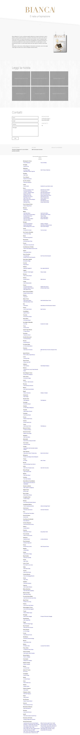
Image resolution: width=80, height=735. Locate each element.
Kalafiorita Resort (26, 539)
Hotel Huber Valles (26, 568)
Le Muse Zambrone (44, 539)
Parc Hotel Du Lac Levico (28, 564)
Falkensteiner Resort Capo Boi (29, 171)
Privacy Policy (40, 159)
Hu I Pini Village (26, 631)
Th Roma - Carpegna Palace (28, 192)
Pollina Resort (26, 697)
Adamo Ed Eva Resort (27, 275)
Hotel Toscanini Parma (45, 546)
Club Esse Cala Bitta (27, 557)
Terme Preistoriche (26, 162)
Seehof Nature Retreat (27, 495)
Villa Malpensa (43, 400)
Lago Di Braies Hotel (27, 471)
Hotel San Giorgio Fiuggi (27, 623)
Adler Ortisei (25, 561)
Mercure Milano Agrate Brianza (29, 354)
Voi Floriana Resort (27, 320)
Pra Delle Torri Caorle (27, 230)
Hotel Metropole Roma (45, 200)
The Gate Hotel (26, 255)
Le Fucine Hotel (26, 667)
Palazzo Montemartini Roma (46, 195)
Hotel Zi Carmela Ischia (27, 535)
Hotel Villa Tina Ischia (45, 467)
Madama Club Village (27, 433)
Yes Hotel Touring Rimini (27, 237)
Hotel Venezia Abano (27, 300)
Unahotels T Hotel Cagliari (28, 272)
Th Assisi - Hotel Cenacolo (28, 381)
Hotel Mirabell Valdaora (45, 365)
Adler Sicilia (25, 175)
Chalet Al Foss (26, 166)
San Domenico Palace (27, 316)
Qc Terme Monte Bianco (27, 346)
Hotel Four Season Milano (28, 218)
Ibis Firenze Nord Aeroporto (46, 255)
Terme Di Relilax (44, 162)
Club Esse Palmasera (45, 509)
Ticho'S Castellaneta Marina (28, 506)
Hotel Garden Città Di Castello (29, 653)
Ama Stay (25, 323)
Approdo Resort (26, 312)
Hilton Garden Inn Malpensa (28, 487)
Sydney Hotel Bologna (27, 225)
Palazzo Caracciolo (27, 392)
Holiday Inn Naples (44, 392)
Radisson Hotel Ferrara (27, 418)
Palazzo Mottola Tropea (27, 612)
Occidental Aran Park (27, 195)
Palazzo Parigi (43, 215)
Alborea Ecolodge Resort (45, 506)
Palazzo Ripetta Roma (45, 198)
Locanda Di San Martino (45, 645)
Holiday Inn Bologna (44, 223)
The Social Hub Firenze (27, 286)
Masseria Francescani (27, 178)
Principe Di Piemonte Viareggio (46, 616)
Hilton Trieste (43, 460)
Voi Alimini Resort (26, 679)
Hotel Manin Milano (27, 220)
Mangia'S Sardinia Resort (28, 293)
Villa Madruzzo (43, 426)
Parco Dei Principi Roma (45, 193)
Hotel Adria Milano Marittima (28, 590)
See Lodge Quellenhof (45, 268)
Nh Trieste (25, 460)
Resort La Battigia (26, 656)
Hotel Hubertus (26, 365)
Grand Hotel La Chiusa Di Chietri (29, 440)
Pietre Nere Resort (26, 475)
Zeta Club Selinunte (27, 708)
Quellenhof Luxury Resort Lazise (47, 186)
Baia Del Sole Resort (44, 453)
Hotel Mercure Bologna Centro (46, 225)
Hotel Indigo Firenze (27, 289)
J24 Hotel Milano (26, 217)
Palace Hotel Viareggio (27, 616)
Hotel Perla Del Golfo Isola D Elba (29, 598)
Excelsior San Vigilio (44, 323)
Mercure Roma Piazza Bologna (29, 199)
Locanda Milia (26, 550)
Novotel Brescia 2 (26, 342)
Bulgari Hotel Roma (27, 193)
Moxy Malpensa (26, 520)
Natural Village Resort (27, 205)
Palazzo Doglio (43, 272)
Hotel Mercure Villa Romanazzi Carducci (48, 305)
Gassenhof (25, 296)
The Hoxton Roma (44, 191)
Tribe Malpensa (26, 400)
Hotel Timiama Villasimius (45, 170)
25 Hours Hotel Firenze (45, 288)
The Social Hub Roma (27, 191)
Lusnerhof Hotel (26, 358)
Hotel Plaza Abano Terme (28, 301)
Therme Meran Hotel (27, 642)
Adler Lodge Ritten (26, 620)
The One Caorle (44, 230)
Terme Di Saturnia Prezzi (28, 704)
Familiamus (25, 209)
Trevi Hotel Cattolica (27, 478)
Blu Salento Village (26, 260)
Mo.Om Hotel (25, 491)
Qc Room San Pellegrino (28, 374)
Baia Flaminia (43, 309)
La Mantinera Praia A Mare (28, 649)
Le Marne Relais (26, 498)
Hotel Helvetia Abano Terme (46, 300)
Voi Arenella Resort (27, 338)
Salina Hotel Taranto (27, 572)
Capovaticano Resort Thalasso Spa (30, 453)
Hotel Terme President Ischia (28, 467)
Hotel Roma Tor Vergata (45, 189)
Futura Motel (25, 690)
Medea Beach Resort (27, 531)
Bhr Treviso (25, 671)
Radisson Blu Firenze (45, 286)
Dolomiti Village (26, 675)
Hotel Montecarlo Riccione (28, 385)
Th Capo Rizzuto (26, 331)
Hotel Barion (25, 305)
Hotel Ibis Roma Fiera (45, 196)
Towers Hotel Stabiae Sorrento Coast (30, 248)
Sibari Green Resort (27, 594)
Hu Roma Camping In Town (28, 189)
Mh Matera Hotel (26, 645)
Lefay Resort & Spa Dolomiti (28, 244)
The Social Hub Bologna (27, 223)
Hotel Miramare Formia (27, 634)
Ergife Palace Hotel (27, 198)
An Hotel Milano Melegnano (28, 407)
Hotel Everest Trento (27, 426)
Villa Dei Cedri (26, 186)
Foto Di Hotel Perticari (27, 309)
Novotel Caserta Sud (27, 422)
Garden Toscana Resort (27, 701)
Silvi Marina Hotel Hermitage (28, 638)
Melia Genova (43, 279)
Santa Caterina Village (27, 553)
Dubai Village (25, 396)
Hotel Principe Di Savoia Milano (29, 214)
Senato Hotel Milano (44, 218)
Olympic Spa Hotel (26, 362)
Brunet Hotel (25, 517)
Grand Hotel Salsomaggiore (28, 609)
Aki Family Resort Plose (27, 241)
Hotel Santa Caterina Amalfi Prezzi (29, 715)
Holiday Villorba (26, 686)
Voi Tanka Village (26, 170)
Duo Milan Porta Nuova (27, 215)
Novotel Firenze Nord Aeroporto (29, 257)
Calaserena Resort (26, 334)
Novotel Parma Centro (27, 546)
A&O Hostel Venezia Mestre (28, 389)
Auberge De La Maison (27, 660)
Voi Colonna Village (27, 378)
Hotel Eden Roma (26, 202)
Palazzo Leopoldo (26, 664)
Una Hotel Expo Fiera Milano (28, 513)
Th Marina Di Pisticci (27, 429)
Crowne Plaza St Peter (45, 202)
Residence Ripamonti (27, 542)
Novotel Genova (26, 279)
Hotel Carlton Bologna (45, 226)
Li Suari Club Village (27, 233)
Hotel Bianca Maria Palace (45, 214)
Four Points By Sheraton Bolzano (29, 502)
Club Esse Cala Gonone (27, 509)
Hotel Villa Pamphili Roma (45, 192)
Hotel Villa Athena (26, 437)
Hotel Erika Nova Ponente (28, 627)
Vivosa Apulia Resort (27, 252)
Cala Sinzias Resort (27, 414)
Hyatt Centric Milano (44, 213)
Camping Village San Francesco (29, 719)
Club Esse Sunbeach (27, 583)
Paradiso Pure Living (27, 601)
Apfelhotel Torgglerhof (27, 268)
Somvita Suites (26, 327)
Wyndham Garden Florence (28, 288)
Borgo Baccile (26, 264)
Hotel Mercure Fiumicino (27, 349)
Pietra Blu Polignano (27, 693)
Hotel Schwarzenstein (27, 283)
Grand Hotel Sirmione (27, 712)
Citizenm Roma (26, 200)
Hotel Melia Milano (26, 213)
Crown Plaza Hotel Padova (28, 605)
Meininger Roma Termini (27, 196)
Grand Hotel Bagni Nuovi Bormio (29, 464)
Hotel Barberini (43, 199)
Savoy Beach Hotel (44, 531)
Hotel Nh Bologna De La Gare (28, 226)
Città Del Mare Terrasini (27, 411)
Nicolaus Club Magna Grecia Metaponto (30, 456)
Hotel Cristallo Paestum (27, 587)
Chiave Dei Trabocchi (27, 182)
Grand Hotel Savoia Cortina (28, 524)
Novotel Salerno (26, 528)
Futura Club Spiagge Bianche (28, 575)
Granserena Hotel (26, 444)
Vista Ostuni (25, 579)
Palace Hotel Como (27, 682)
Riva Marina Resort (27, 403)
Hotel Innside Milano (44, 217)
